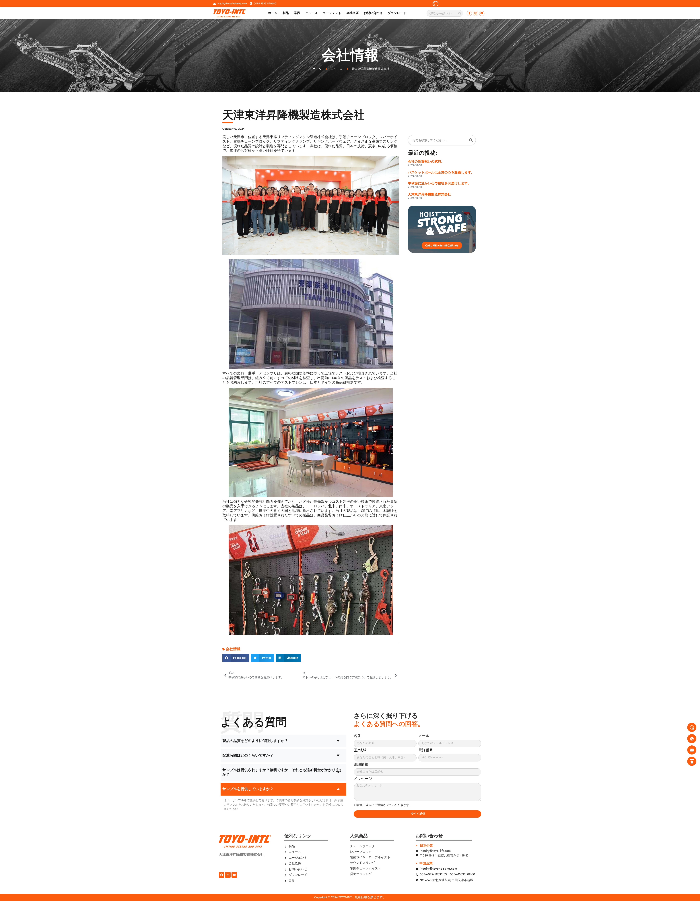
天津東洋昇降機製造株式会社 (429, 194)
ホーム (272, 13)
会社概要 (352, 13)
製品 (286, 13)
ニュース (311, 13)
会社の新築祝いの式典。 (426, 161)
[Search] (459, 13)
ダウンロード (397, 13)
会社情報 (233, 649)
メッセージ (363, 779)
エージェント (332, 13)
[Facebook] (469, 13)
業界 (297, 13)
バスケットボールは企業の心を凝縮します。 (441, 172)
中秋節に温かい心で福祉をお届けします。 (439, 183)
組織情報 (361, 764)
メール (423, 736)
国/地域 (360, 750)
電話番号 (425, 750)
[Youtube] (481, 13)
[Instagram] (475, 13)
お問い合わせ (373, 13)
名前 (357, 736)
